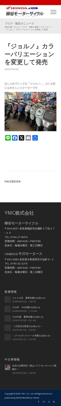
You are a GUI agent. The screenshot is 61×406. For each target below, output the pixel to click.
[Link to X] (48, 401)
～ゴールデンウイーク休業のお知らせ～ (32, 335)
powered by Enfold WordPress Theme (22, 397)
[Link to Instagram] (43, 401)
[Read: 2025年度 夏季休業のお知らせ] (8, 318)
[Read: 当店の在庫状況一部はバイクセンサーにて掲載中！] (8, 367)
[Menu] (51, 12)
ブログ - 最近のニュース (19, 23)
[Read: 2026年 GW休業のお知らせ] (8, 309)
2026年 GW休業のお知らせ (26, 307)
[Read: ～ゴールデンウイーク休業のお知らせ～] (8, 337)
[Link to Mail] (53, 401)
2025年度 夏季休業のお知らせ (27, 316)
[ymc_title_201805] (25, 12)
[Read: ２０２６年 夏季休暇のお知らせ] (8, 299)
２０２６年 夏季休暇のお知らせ (28, 297)
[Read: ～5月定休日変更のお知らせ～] (8, 328)
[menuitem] (51, 12)
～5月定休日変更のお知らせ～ (27, 326)
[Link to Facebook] (38, 401)
